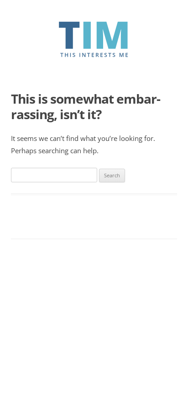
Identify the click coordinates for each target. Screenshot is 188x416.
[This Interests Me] (94, 55)
